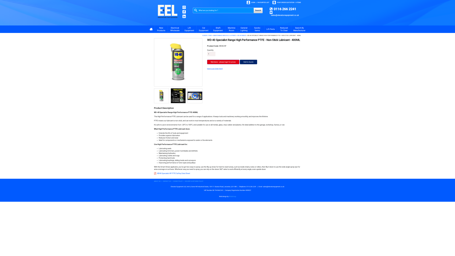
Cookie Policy (178, 181)
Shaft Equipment (218, 29)
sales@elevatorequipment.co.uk (285, 15)
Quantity (210, 50)
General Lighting (244, 29)
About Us (157, 181)
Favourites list (263, 2)
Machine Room (231, 29)
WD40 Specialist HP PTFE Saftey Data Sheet (173, 173)
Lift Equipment (189, 29)
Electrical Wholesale (175, 29)
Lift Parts (270, 29)
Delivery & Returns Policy (194, 181)
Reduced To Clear (284, 29)
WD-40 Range (241, 35)
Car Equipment (203, 29)
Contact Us (167, 181)
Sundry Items (257, 29)
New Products (161, 29)
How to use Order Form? (215, 69)
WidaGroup (232, 196)
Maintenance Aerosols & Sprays (224, 35)
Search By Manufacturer (299, 29)
